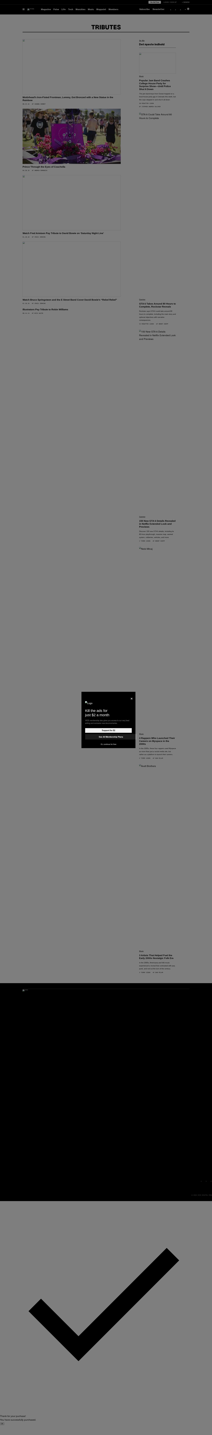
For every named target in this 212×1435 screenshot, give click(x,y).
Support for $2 (108, 730)
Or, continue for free (108, 744)
